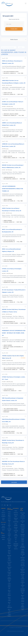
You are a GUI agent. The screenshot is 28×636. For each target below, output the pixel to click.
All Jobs (9, 511)
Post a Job (3, 524)
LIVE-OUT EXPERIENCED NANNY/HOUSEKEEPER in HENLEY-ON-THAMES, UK (12, 189)
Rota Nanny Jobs (9, 525)
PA (15, 539)
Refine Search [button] (14, 39)
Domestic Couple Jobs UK (9, 574)
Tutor (16, 541)
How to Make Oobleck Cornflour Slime (22, 606)
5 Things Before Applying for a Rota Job (22, 552)
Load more (14, 482)
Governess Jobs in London (9, 564)
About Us (3, 512)
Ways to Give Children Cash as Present (22, 598)
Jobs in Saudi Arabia (9, 599)
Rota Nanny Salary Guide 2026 (22, 514)
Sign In (3, 529)
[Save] (25, 58)
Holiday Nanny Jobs (9, 535)
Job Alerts (3, 537)
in (4, 505)
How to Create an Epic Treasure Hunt (22, 584)
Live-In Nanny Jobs (9, 520)
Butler (16, 537)
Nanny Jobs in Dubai (9, 552)
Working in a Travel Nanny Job (23, 559)
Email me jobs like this (14, 19)
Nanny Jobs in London (9, 515)
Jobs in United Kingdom (9, 614)
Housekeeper (15, 521)
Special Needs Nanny (22, 540)
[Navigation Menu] (25, 3)
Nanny (16, 510)
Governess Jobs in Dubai (9, 569)
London (20, 47)
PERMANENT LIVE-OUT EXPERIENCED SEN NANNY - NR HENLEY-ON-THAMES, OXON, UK (13, 333)
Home (3, 510)
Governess (16, 512)
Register (3, 535)
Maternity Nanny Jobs (9, 547)
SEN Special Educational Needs (16, 545)
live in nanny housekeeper (8, 47)
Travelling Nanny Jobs (9, 530)
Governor (16, 548)
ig (7, 505)
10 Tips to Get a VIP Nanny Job (23, 564)
